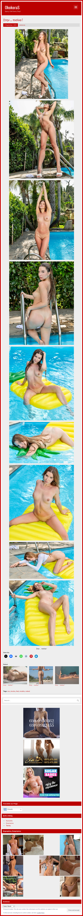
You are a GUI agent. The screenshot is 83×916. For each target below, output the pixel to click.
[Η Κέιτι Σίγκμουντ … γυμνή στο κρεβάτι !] (70, 866)
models (22, 691)
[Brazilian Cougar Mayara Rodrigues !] (70, 845)
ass (8, 691)
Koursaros (10, 823)
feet (17, 691)
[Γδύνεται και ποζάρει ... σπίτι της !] (49, 866)
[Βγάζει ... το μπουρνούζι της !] (13, 845)
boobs (13, 691)
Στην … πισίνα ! (8, 685)
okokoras (22, 25)
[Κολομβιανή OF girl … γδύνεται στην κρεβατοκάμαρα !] (13, 866)
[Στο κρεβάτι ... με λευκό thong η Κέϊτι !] (33, 845)
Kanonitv (9, 821)
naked (28, 691)
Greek (10, 809)
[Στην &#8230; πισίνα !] (15, 675)
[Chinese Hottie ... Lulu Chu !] (70, 886)
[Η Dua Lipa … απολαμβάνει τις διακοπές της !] (13, 886)
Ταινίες (8, 826)
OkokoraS (12, 7)
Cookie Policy (40, 912)
